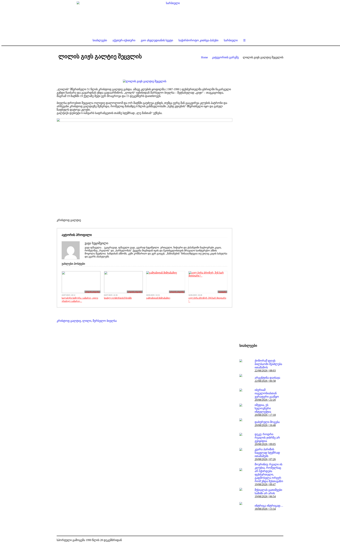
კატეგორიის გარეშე (225, 57)
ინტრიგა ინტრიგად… (269, 505)
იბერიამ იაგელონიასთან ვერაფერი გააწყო (267, 393)
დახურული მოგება (267, 422)
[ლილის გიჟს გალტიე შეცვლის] (144, 81)
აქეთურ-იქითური (92, 292)
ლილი (86, 320)
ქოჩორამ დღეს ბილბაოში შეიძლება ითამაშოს (268, 364)
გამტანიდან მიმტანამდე (158, 298)
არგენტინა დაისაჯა (267, 377)
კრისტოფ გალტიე (69, 320)
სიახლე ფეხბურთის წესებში (118, 298)
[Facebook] (275, 540)
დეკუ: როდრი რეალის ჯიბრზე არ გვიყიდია (267, 437)
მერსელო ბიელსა (105, 320)
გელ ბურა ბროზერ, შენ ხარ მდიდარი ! (207, 299)
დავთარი (222, 292)
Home (204, 57)
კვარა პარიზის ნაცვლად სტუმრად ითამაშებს (267, 453)
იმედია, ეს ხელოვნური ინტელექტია (263, 408)
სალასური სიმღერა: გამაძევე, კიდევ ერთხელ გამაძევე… (80, 299)
